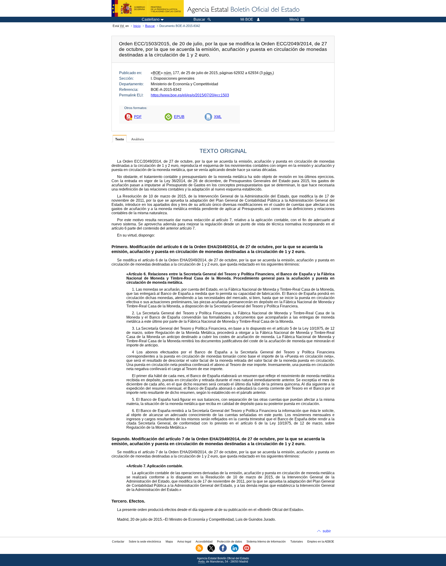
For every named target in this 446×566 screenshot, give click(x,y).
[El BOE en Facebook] (223, 551)
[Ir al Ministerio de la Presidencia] (148, 8)
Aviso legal (184, 541)
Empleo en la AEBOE (320, 541)
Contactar (118, 541)
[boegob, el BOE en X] (211, 551)
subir (327, 531)
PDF (138, 117)
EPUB (179, 117)
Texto (119, 139)
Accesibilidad (204, 541)
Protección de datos (229, 541)
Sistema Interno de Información (266, 541)
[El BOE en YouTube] (246, 551)
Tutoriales (296, 541)
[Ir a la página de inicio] (243, 10)
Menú (294, 19)
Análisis (137, 139)
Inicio (137, 26)
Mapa (169, 541)
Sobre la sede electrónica (145, 541)
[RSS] (199, 551)
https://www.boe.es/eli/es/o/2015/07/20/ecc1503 (190, 95)
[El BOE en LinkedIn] (235, 551)
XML (218, 117)
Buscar (150, 26)
